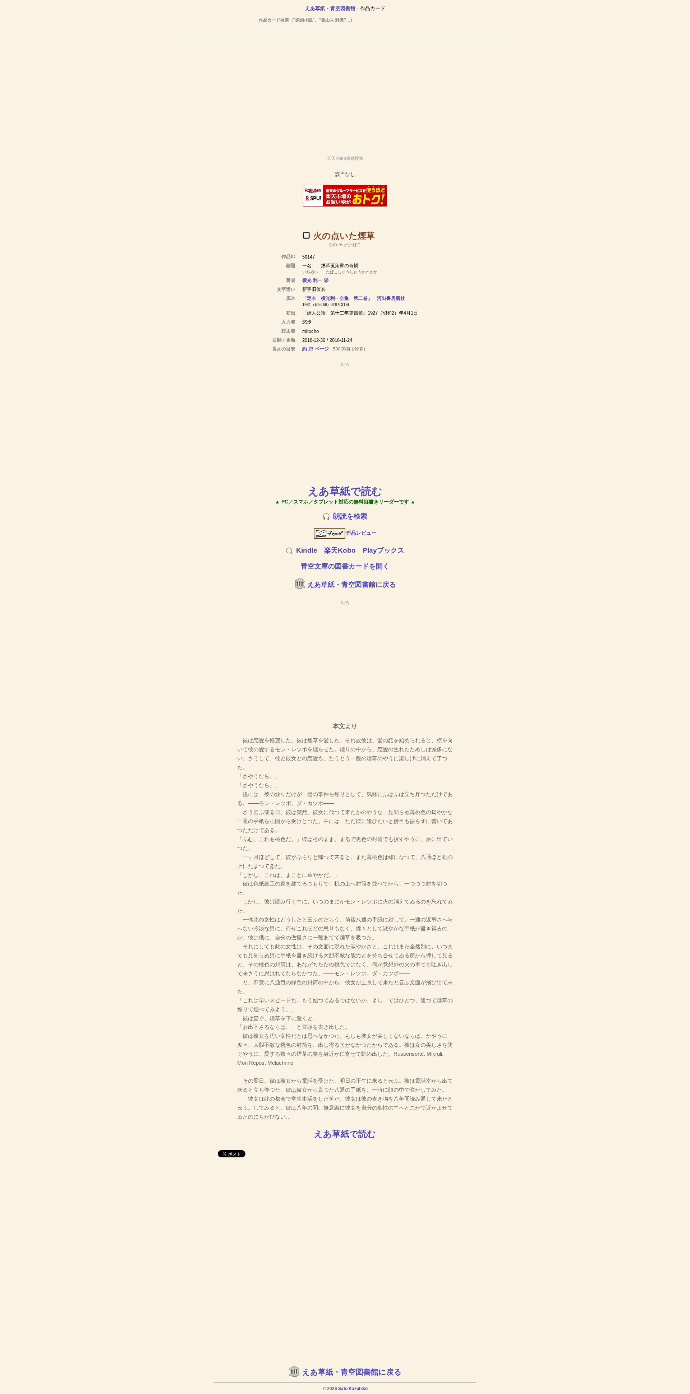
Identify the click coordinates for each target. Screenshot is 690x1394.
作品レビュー (361, 533)
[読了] (306, 235)
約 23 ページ (315, 349)
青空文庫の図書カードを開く (345, 566)
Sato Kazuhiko (353, 1388)
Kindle (306, 550)
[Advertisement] (345, 93)
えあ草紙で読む (345, 491)
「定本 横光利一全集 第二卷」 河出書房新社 (353, 298)
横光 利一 (312, 280)
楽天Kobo (340, 550)
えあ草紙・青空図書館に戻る (351, 584)
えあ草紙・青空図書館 (330, 8)
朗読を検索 (350, 516)
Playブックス (383, 550)
